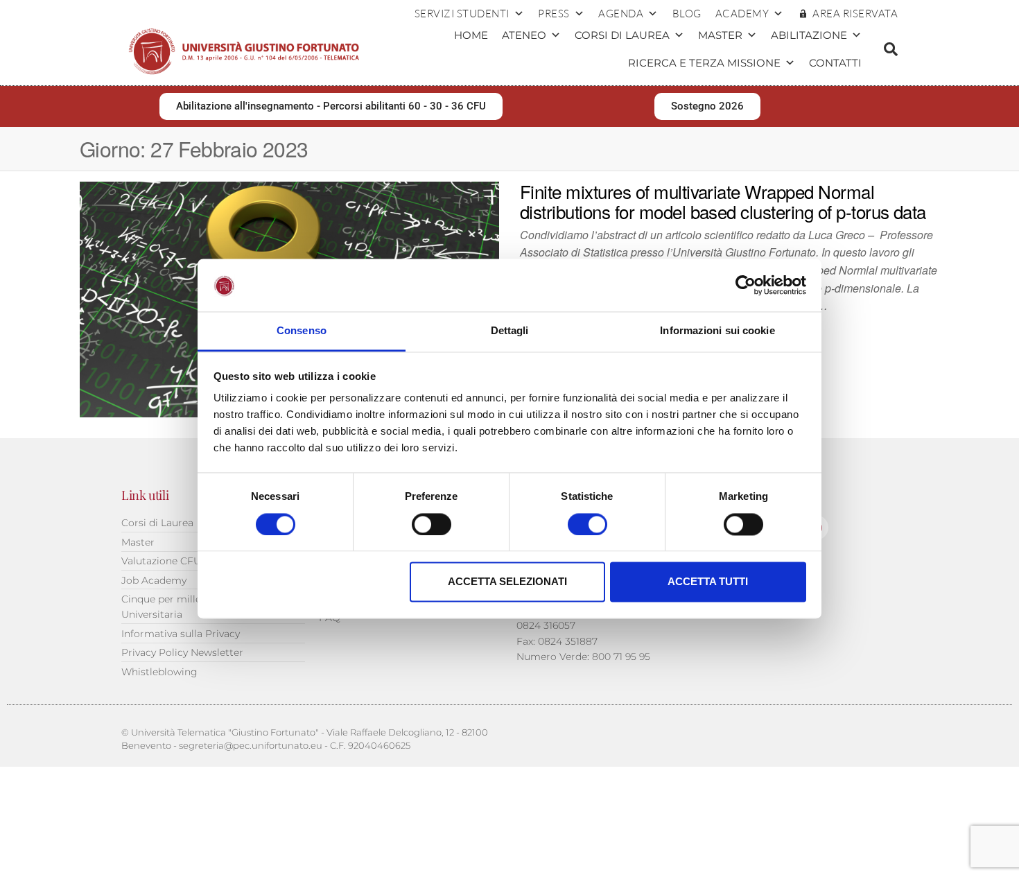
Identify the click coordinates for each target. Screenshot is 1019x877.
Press (554, 13)
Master (720, 35)
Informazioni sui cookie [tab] (717, 331)
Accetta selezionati (507, 582)
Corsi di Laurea (622, 35)
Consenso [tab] (301, 331)
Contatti (835, 62)
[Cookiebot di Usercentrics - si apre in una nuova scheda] (745, 285)
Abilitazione (809, 35)
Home (471, 35)
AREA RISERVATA (855, 13)
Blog (687, 13)
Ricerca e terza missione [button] (704, 62)
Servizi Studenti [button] (462, 13)
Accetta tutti (708, 582)
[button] (891, 49)
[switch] (431, 524)
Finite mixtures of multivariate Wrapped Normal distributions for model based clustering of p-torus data (723, 201)
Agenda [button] (620, 13)
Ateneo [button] (524, 35)
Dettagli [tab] (510, 331)
